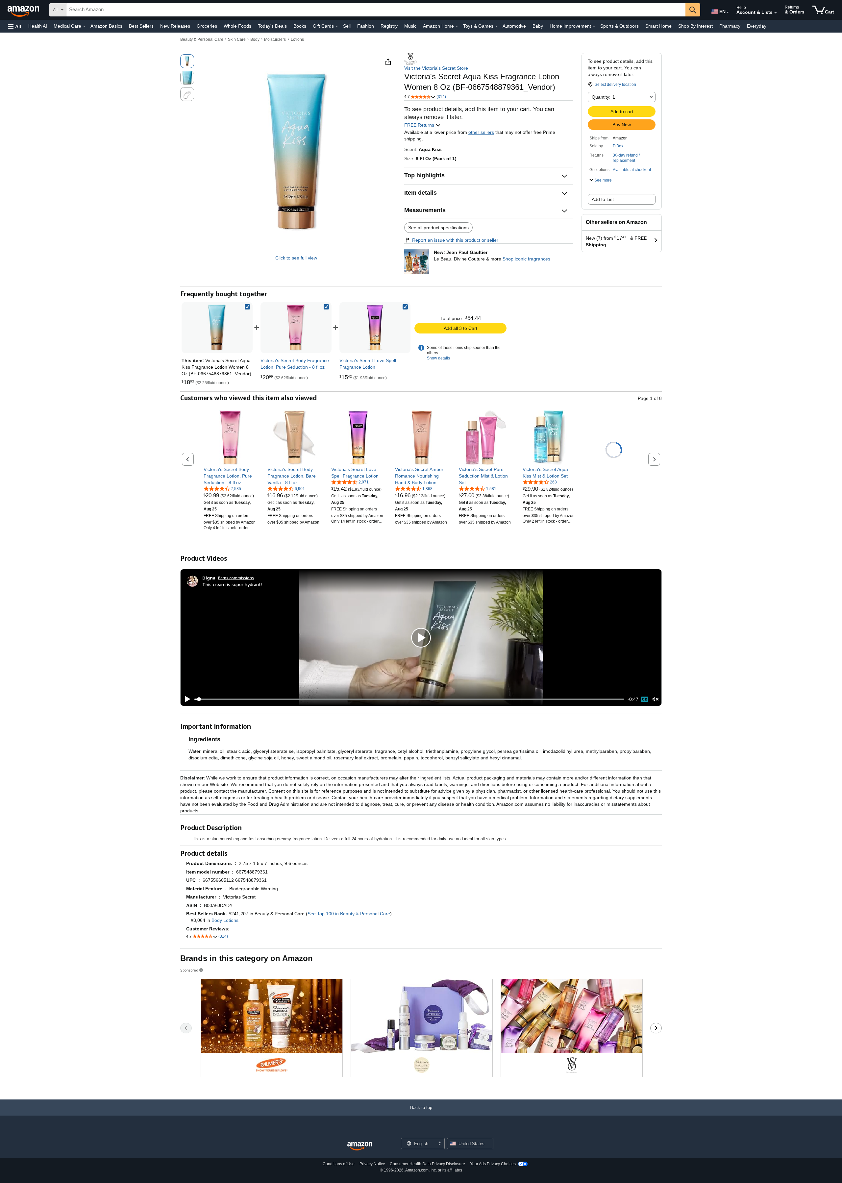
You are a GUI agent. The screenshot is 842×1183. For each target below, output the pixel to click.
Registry (389, 26)
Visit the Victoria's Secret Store (436, 68)
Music (410, 26)
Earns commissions (236, 577)
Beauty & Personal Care (201, 39)
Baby (537, 26)
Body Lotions (224, 920)
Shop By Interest (695, 26)
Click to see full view (296, 257)
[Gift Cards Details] (336, 26)
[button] (14, 26)
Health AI (37, 26)
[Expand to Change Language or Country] (727, 12)
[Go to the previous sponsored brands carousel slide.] (186, 1028)
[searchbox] (375, 10)
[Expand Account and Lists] (775, 12)
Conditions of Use (339, 1164)
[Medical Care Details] (84, 26)
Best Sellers (141, 26)
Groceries (207, 26)
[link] (296, 328)
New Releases (175, 26)
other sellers (481, 132)
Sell (347, 26)
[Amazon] (24, 10)
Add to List (603, 199)
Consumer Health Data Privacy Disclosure (427, 1164)
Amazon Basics (106, 26)
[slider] (409, 699)
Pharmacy (729, 26)
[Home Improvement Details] (594, 26)
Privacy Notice (372, 1164)
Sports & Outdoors (619, 26)
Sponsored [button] (189, 970)
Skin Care (237, 39)
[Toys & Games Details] (496, 26)
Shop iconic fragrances (526, 258)
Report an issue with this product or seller (455, 240)
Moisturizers (275, 39)
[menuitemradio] (644, 699)
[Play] (186, 699)
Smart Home (658, 26)
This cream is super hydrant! (232, 584)
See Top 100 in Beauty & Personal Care (349, 913)
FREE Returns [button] (419, 125)
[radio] (187, 61)
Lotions (297, 39)
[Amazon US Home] (359, 1146)
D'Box (618, 146)
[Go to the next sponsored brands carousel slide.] (656, 1028)
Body (255, 39)
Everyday (756, 26)
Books (299, 26)
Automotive (514, 26)
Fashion (365, 26)
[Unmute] (655, 699)
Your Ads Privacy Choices (493, 1164)
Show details (438, 358)
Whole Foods (237, 26)
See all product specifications (438, 227)
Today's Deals (272, 26)
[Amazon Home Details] (457, 26)
